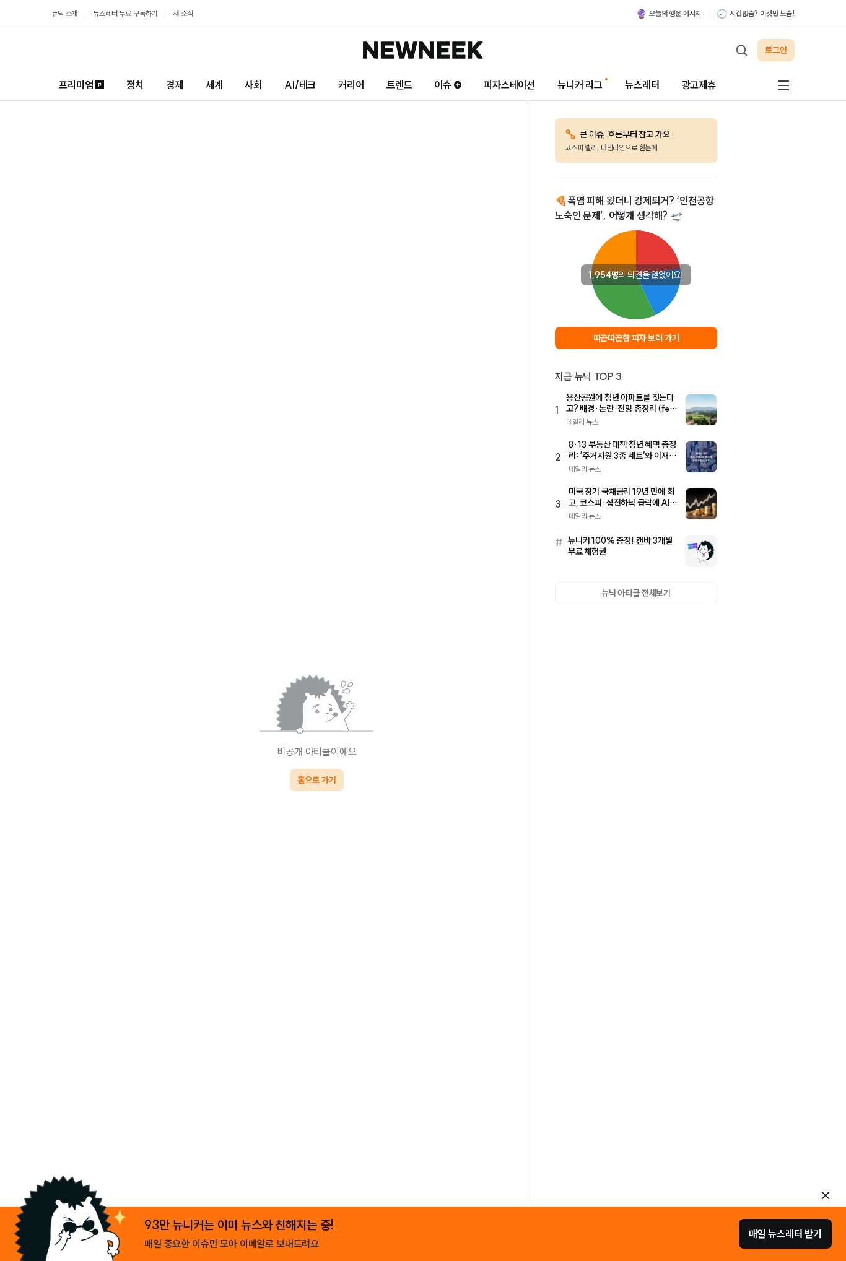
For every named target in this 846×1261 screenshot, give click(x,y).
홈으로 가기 (316, 780)
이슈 (442, 85)
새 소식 (183, 13)
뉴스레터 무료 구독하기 (125, 13)
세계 (214, 85)
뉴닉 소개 (64, 13)
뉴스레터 (642, 85)
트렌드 (399, 85)
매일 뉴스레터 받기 (785, 1234)
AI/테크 (300, 85)
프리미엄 (76, 85)
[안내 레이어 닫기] (825, 1195)
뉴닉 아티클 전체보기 (636, 593)
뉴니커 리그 (580, 85)
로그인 (776, 50)
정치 (135, 85)
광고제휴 (699, 85)
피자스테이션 (509, 85)
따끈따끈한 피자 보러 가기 (636, 338)
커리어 (351, 85)
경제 (174, 85)
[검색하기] (741, 50)
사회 (253, 85)
